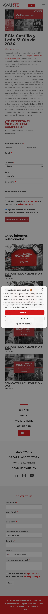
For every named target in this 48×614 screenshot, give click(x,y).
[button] (24, 324)
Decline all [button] (25, 318)
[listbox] (43, 289)
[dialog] (24, 307)
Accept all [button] (24, 313)
